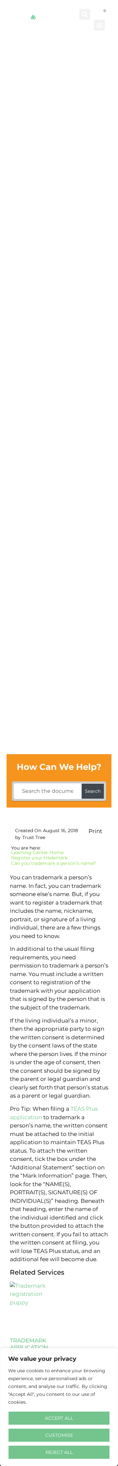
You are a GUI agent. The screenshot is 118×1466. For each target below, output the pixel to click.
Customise (59, 1435)
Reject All (59, 1452)
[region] (59, 1407)
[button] (84, 14)
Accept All (59, 1418)
